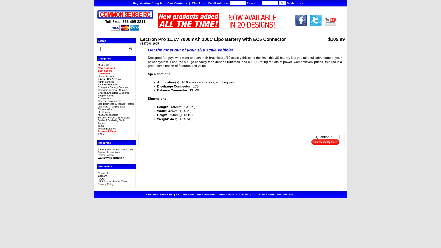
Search (102, 40)
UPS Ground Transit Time (112, 181)
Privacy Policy (106, 184)
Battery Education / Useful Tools (115, 149)
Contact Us (104, 173)
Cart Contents (177, 3)
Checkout (199, 3)
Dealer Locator (297, 3)
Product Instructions (109, 152)
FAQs (101, 178)
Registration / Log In (148, 3)
